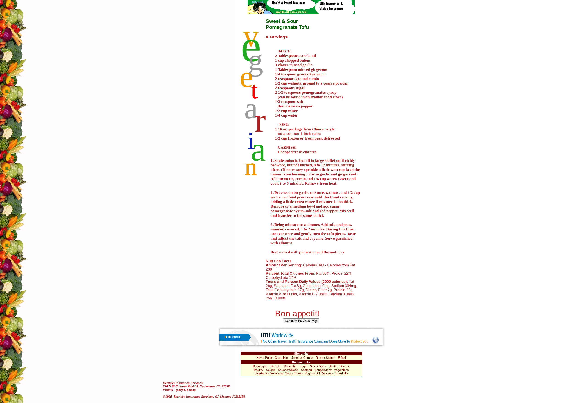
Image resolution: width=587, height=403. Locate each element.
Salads (270, 370)
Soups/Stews (323, 370)
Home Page (264, 357)
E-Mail (342, 357)
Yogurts (310, 373)
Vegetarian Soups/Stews (286, 373)
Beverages (260, 366)
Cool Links (282, 357)
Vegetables (341, 370)
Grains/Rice (318, 366)
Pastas (345, 366)
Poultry (258, 370)
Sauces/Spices (288, 370)
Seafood (306, 370)
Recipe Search (325, 357)
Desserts (290, 366)
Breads (275, 366)
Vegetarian (262, 373)
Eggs (302, 366)
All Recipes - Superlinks (332, 373)
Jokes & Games (302, 357)
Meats (332, 366)
